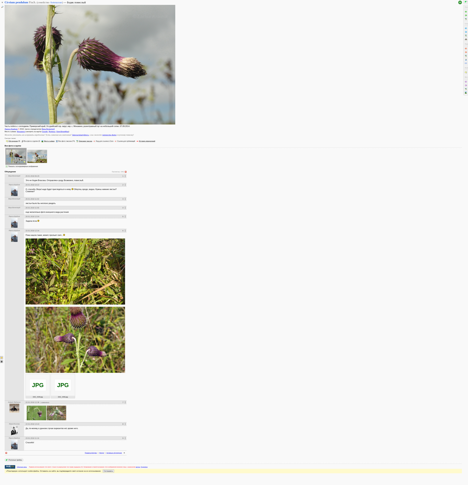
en (460, 2)
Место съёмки (49, 141)
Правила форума (91, 453)
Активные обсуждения (114, 453)
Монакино (21, 132)
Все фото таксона (65, 141)
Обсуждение (13, 141)
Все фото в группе (31, 141)
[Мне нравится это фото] (1, 357)
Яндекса (52, 132)
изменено (45, 402)
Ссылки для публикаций (126, 141)
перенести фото (109, 135)
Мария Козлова (14, 424)
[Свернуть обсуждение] (126, 172)
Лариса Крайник (11, 129)
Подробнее (144, 467)
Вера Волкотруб (48, 129)
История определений (147, 141)
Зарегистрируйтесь (80, 135)
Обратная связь (22, 467)
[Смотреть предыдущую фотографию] (22, 64)
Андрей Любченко (14, 402)
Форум (101, 453)
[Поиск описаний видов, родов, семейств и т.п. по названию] (2, 7)
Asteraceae (56, 2)
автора (138, 467)
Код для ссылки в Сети (104, 141)
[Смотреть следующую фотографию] (158, 64)
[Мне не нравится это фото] (1, 361)
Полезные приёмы (15, 460)
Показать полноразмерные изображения (23, 166)
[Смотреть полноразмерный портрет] (14, 195)
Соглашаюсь (108, 471)
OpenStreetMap (62, 132)
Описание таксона (85, 141)
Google (45, 132)
